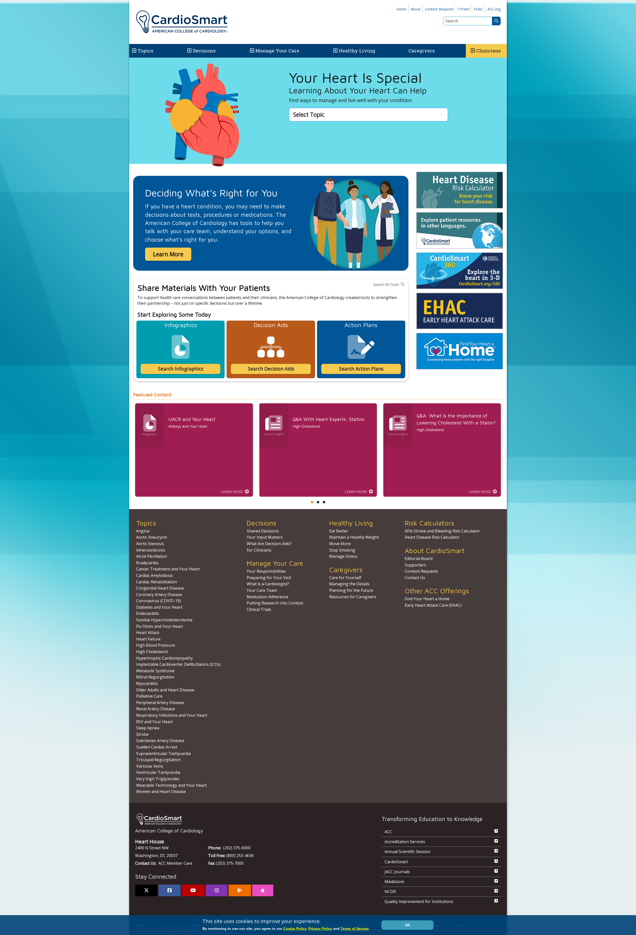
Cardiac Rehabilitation (156, 582)
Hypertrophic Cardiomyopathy (164, 658)
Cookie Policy (294, 929)
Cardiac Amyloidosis (154, 575)
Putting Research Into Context (275, 603)
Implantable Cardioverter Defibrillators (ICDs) (178, 664)
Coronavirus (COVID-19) (158, 600)
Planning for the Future (351, 590)
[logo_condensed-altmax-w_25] (248, 819)
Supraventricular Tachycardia (163, 753)
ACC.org (494, 9)
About (416, 9)
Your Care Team (262, 590)
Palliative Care (149, 696)
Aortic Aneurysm (151, 537)
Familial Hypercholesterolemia (164, 620)
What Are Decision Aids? (269, 543)
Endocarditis (147, 613)
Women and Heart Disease (161, 791)
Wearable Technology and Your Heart (171, 785)
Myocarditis (147, 683)
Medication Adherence (267, 596)
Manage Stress (343, 556)
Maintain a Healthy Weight (354, 537)
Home (401, 9)
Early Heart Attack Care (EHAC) (433, 605)
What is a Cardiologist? (268, 584)
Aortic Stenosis (150, 543)
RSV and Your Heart (154, 721)
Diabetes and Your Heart (159, 607)
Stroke (142, 734)
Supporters (415, 565)
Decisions (204, 50)
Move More (340, 543)
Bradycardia (147, 562)
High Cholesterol (152, 651)
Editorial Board (419, 558)
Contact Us (415, 577)
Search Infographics (180, 368)
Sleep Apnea (147, 728)
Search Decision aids (271, 368)
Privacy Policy (320, 929)
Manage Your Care (277, 50)
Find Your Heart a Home (427, 598)
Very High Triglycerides (158, 779)
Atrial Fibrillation (151, 556)
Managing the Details (349, 584)
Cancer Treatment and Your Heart (168, 569)
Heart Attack (147, 632)
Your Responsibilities (266, 571)
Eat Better (338, 531)
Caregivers (421, 50)
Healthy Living (357, 50)
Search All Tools (386, 284)
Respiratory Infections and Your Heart (171, 715)
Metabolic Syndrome (155, 670)
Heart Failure (148, 639)
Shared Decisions (263, 531)
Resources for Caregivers (352, 596)
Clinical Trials (259, 609)
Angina (142, 531)
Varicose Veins (149, 766)
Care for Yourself (345, 577)
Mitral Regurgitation (155, 677)
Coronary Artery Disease (159, 594)
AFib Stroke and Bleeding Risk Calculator (442, 531)
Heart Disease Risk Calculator (432, 537)
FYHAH (464, 9)
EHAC (478, 9)
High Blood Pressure (155, 645)
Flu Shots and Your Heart (159, 626)
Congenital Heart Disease (160, 588)
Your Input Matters (265, 537)
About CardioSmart (435, 550)
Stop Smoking (342, 550)
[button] (133, 51)
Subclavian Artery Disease (160, 740)
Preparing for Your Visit (269, 577)
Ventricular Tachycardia (158, 772)
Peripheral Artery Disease (160, 702)
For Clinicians (259, 550)
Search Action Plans (361, 368)
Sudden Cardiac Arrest (156, 747)
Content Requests (439, 9)
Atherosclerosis (150, 550)
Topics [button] (145, 50)
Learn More (168, 254)
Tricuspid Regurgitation (158, 759)
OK (407, 925)
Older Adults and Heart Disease (165, 690)
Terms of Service (355, 929)
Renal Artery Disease (155, 708)
